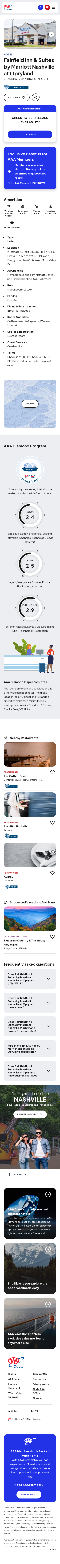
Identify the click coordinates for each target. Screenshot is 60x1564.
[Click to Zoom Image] (30, 34)
